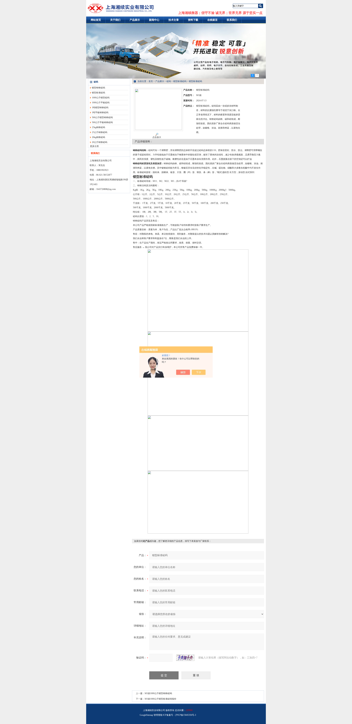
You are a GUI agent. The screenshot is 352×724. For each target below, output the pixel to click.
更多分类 (94, 146)
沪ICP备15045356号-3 (185, 715)
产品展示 (135, 20)
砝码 (96, 82)
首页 (150, 81)
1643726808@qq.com (106, 189)
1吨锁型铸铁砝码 (100, 107)
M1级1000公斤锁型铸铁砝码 (158, 693)
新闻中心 (154, 20)
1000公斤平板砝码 (100, 102)
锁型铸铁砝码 (98, 87)
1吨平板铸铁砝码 (100, 112)
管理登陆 (158, 715)
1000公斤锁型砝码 (100, 97)
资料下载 (193, 20)
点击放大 (156, 137)
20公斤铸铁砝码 (99, 142)
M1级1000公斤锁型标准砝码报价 (160, 699)
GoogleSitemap (146, 715)
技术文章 (173, 20)
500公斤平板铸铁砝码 (102, 122)
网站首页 (96, 20)
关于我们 (115, 20)
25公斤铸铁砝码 (99, 132)
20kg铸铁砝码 (98, 137)
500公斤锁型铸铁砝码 (102, 117)
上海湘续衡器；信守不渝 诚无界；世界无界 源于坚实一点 (220, 13)
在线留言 (212, 20)
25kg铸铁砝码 (98, 127)
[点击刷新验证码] (185, 658)
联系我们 (232, 20)
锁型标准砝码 (98, 92)
